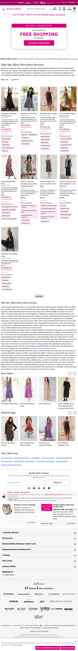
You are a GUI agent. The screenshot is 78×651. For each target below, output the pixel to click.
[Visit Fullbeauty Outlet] (39, 617)
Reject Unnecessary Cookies (47, 648)
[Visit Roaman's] (39, 594)
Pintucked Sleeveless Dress (8, 183)
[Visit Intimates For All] (33, 609)
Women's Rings (35, 458)
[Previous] (70, 373)
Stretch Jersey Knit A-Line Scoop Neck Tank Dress (48, 185)
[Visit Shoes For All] (45, 609)
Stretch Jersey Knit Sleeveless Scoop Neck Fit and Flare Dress (29, 185)
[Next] (74, 373)
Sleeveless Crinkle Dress (29, 114)
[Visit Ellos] (42, 601)
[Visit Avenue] (13, 601)
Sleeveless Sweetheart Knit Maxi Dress (9, 115)
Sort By (15, 80)
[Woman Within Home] (13, 9)
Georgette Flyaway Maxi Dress (9, 256)
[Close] (75, 641)
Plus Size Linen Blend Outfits (64, 458)
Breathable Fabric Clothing (22, 458)
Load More (39, 296)
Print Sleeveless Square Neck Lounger (67, 115)
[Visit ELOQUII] (66, 601)
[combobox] (39, 9)
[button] (64, 9)
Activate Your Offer (39, 43)
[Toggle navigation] (3, 9)
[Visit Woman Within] (24, 594)
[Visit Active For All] (21, 609)
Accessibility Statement (50, 628)
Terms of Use (17, 625)
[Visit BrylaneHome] (57, 609)
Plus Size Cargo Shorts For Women (11, 465)
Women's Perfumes (6, 458)
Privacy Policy (5, 625)
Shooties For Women (62, 461)
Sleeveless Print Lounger (48, 114)
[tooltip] (6, 2)
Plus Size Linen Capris (47, 458)
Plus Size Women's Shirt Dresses (45, 461)
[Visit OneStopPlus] (9, 594)
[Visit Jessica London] (69, 594)
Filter (5, 80)
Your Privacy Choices (32, 625)
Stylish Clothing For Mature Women (24, 461)
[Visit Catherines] (54, 594)
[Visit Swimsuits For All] (9, 609)
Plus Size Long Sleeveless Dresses (44, 348)
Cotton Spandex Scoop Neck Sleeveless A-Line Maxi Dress (68, 185)
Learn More (74, 59)
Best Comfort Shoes (7, 461)
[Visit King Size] (68, 609)
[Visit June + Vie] (54, 601)
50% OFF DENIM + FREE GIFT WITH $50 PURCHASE (31, 15)
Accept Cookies (68, 648)
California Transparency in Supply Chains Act (60, 625)
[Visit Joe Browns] (29, 601)
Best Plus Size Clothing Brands (30, 628)
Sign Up (57, 483)
